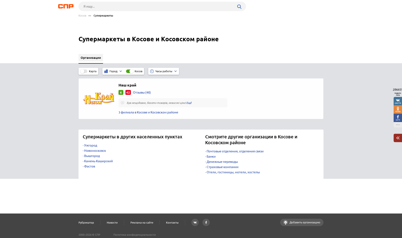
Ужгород (90, 145)
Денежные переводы (222, 161)
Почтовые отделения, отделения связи (235, 151)
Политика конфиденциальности (134, 234)
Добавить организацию (304, 222)
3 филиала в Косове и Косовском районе (148, 112)
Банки (211, 156)
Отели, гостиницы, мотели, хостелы (233, 172)
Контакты (172, 222)
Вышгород (92, 155)
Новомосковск (95, 150)
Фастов (89, 166)
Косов (82, 15)
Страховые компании (222, 167)
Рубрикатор (86, 222)
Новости (112, 222)
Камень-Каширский (98, 161)
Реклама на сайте (141, 222)
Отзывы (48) (142, 92)
